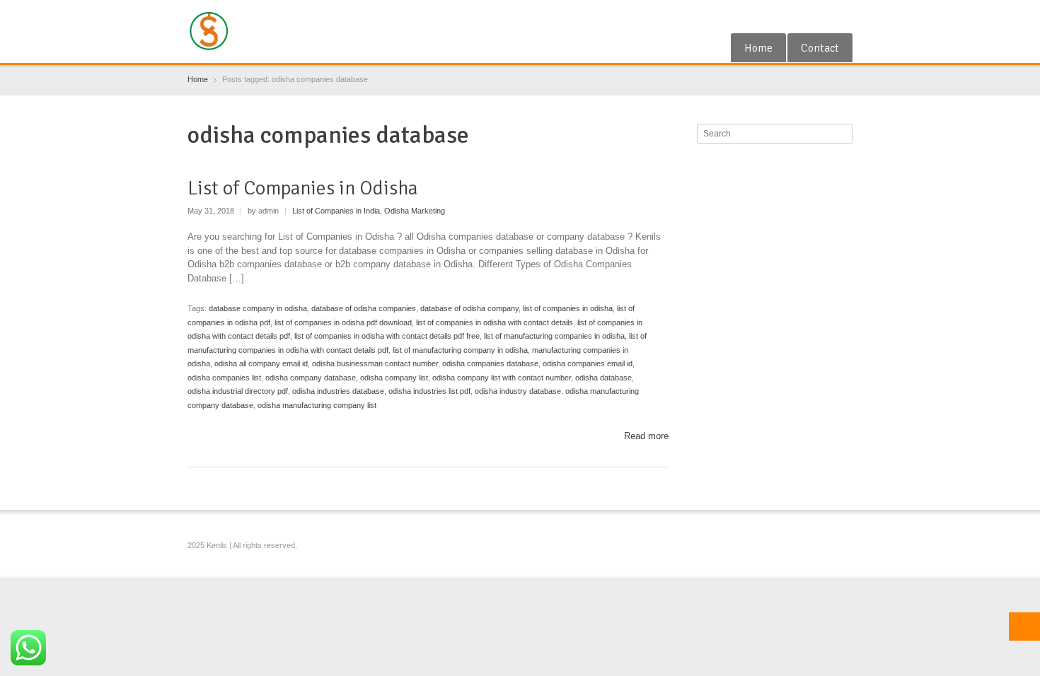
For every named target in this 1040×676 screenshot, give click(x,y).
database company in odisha (258, 308)
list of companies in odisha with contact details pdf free (387, 336)
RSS (820, 16)
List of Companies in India (336, 210)
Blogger (844, 16)
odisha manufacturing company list (317, 405)
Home (758, 48)
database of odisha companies (363, 308)
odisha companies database (490, 363)
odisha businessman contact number (375, 363)
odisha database (603, 377)
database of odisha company (469, 308)
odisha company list (394, 377)
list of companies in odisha (568, 308)
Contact (820, 48)
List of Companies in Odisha (302, 188)
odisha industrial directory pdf (237, 391)
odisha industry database (518, 391)
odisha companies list (224, 377)
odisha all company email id (261, 363)
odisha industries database (338, 391)
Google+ (797, 16)
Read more (646, 436)
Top (1024, 626)
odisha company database (310, 377)
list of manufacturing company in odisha (460, 350)
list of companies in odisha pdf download (343, 322)
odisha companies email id (587, 363)
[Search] (843, 133)
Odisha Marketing (414, 210)
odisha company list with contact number (501, 377)
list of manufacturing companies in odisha (554, 336)
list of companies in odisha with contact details (494, 322)
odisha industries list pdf (429, 391)
